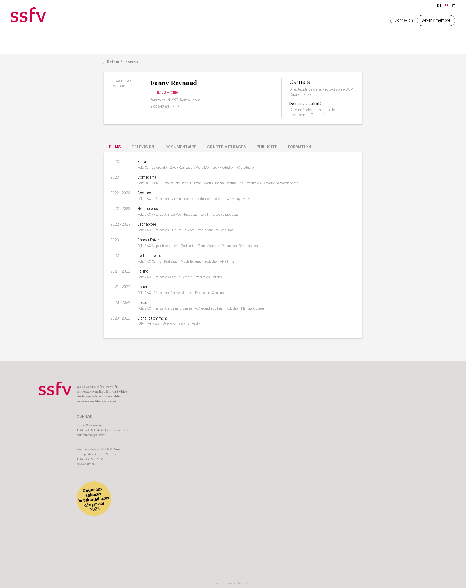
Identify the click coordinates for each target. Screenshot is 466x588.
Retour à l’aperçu (121, 62)
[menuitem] (200, 396)
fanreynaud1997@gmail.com (175, 100)
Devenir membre (436, 20)
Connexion (401, 21)
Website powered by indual (233, 583)
